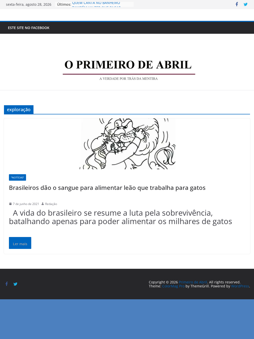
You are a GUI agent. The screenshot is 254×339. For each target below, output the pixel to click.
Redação (51, 203)
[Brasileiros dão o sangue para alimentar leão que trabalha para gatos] (127, 143)
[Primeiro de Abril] (127, 38)
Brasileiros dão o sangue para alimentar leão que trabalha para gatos (107, 187)
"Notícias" (17, 177)
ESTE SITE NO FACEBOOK (28, 27)
